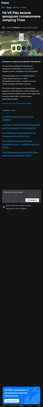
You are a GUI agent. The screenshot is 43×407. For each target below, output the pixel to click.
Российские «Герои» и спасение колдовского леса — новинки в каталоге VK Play (21, 144)
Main (3, 7)
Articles (16, 7)
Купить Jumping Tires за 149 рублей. (17, 103)
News (9, 7)
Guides (23, 7)
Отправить (32, 200)
